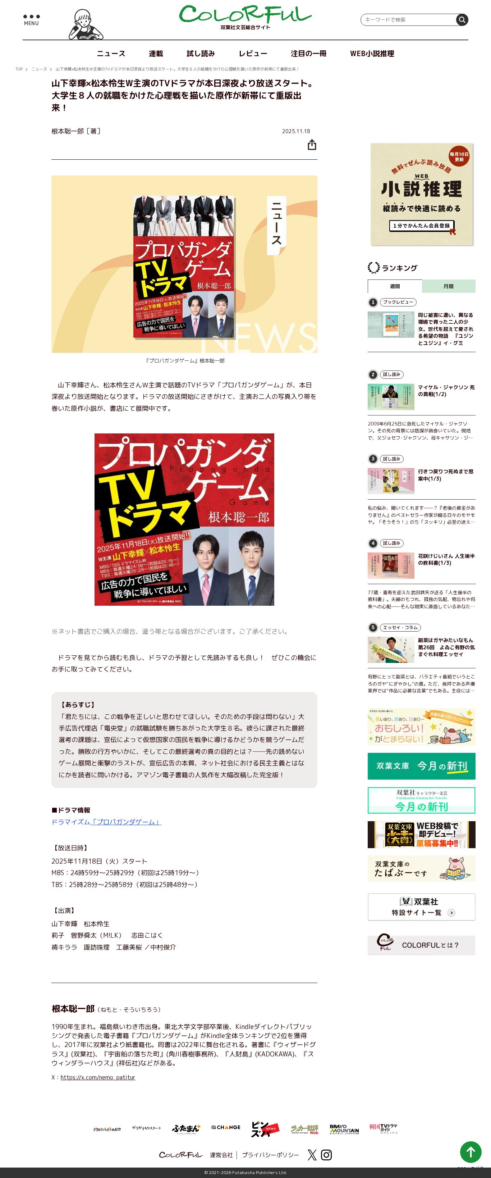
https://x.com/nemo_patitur (98, 1077)
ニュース (111, 53)
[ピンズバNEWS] (265, 1125)
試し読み (201, 53)
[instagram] (326, 1155)
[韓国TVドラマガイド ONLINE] (384, 1128)
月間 (449, 286)
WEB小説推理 (372, 53)
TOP (19, 69)
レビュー (253, 53)
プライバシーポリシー (270, 1155)
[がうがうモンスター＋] (146, 1129)
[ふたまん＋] (186, 1129)
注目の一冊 (309, 53)
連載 (156, 53)
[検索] (462, 20)
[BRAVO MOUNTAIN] (344, 1129)
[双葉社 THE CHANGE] (225, 1129)
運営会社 (221, 1155)
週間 (395, 286)
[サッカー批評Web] (304, 1128)
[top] (245, 14)
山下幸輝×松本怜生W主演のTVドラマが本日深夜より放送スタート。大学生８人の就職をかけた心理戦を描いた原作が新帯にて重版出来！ (178, 69)
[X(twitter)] (312, 1155)
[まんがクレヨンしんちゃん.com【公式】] (107, 1129)
